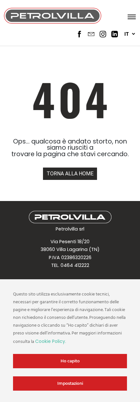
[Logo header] (52, 16)
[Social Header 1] (79, 34)
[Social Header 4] (114, 34)
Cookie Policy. (50, 341)
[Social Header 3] (103, 34)
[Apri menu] (129, 16)
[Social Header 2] (91, 34)
